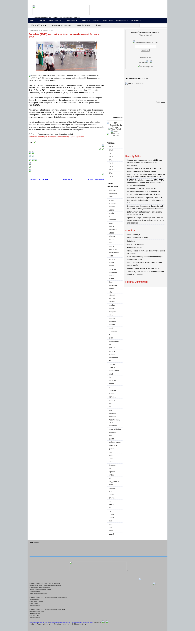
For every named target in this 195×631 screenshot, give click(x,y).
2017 (111, 153)
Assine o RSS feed (145, 57)
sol (110, 478)
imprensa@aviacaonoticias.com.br (60, 622)
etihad (111, 315)
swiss (111, 485)
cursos (111, 276)
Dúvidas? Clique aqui (146, 66)
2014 (111, 163)
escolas (112, 305)
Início (32, 21)
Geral (96, 21)
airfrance (112, 207)
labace (111, 384)
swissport (112, 488)
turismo (111, 514)
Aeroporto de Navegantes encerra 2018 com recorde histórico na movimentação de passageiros (144, 162)
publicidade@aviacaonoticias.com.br (82, 622)
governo (112, 351)
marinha (112, 394)
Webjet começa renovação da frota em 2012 (144, 268)
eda (110, 292)
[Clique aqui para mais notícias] (31, 153)
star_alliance (114, 482)
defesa (111, 279)
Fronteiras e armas (134, 248)
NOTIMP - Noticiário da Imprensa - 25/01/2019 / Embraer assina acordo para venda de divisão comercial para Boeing (145, 182)
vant (110, 524)
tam (110, 491)
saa (110, 452)
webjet (111, 534)
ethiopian (112, 312)
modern (112, 400)
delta (110, 282)
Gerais (42, 21)
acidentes (112, 190)
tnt (109, 508)
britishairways (114, 253)
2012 (111, 170)
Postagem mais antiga (95, 179)
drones (111, 289)
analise (111, 226)
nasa (110, 404)
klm (110, 377)
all (109, 217)
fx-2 (110, 335)
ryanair (111, 449)
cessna (111, 262)
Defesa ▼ (85, 21)
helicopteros (113, 358)
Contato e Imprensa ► (61, 25)
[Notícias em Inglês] (33, 160)
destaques (113, 285)
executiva (112, 321)
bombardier (113, 249)
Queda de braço (133, 234)
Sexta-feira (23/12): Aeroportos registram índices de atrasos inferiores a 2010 (64, 36)
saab (110, 455)
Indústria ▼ (122, 21)
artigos (111, 233)
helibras (112, 354)
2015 (111, 160)
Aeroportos (55, 21)
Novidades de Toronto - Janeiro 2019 (141, 189)
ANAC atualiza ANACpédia (137, 238)
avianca (112, 236)
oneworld (112, 417)
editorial (112, 295)
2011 (110, 173)
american (112, 220)
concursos (113, 272)
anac (110, 223)
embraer (112, 299)
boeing (111, 246)
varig (110, 527)
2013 (111, 166)
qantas (111, 439)
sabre (111, 459)
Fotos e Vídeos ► (39, 25)
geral (111, 338)
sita (110, 468)
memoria (112, 397)
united (111, 521)
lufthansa (112, 390)
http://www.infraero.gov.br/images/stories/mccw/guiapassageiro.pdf (56, 137)
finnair (111, 328)
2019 (111, 147)
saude (111, 462)
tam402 (111, 498)
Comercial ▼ (71, 21)
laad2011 (112, 381)
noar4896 (112, 413)
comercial (112, 269)
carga (111, 256)
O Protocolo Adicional (135, 244)
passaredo (113, 426)
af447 (111, 197)
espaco (111, 308)
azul (110, 243)
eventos (112, 318)
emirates (112, 302)
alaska (111, 210)
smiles (111, 475)
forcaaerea (113, 331)
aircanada (112, 203)
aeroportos (113, 194)
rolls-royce (113, 445)
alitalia (111, 213)
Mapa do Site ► (83, 25)
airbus (111, 200)
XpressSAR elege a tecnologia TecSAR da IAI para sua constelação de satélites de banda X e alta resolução (145, 220)
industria (112, 364)
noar (110, 410)
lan (110, 387)
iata (110, 361)
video (111, 531)
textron (111, 504)
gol (110, 344)
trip (110, 511)
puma (111, 436)
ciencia (111, 266)
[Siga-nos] (30, 164)
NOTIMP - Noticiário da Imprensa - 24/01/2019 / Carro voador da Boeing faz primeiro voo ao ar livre (145, 200)
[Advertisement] (115, 73)
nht (110, 407)
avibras (111, 239)
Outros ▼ (136, 21)
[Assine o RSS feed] (30, 171)
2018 (111, 150)
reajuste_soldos (115, 442)
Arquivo (99, 25)
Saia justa (131, 241)
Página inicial (67, 179)
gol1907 (112, 348)
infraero (112, 367)
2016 (111, 157)
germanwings (114, 341)
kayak (111, 374)
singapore (112, 465)
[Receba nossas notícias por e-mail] (31, 157)
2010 (111, 176)
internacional (114, 371)
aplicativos (113, 230)
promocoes (113, 432)
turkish (111, 518)
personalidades (115, 429)
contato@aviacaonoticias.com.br (39, 622)
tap (110, 501)
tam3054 (112, 495)
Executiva (108, 21)
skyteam (112, 472)
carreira (112, 259)
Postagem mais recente (38, 179)
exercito (112, 325)
